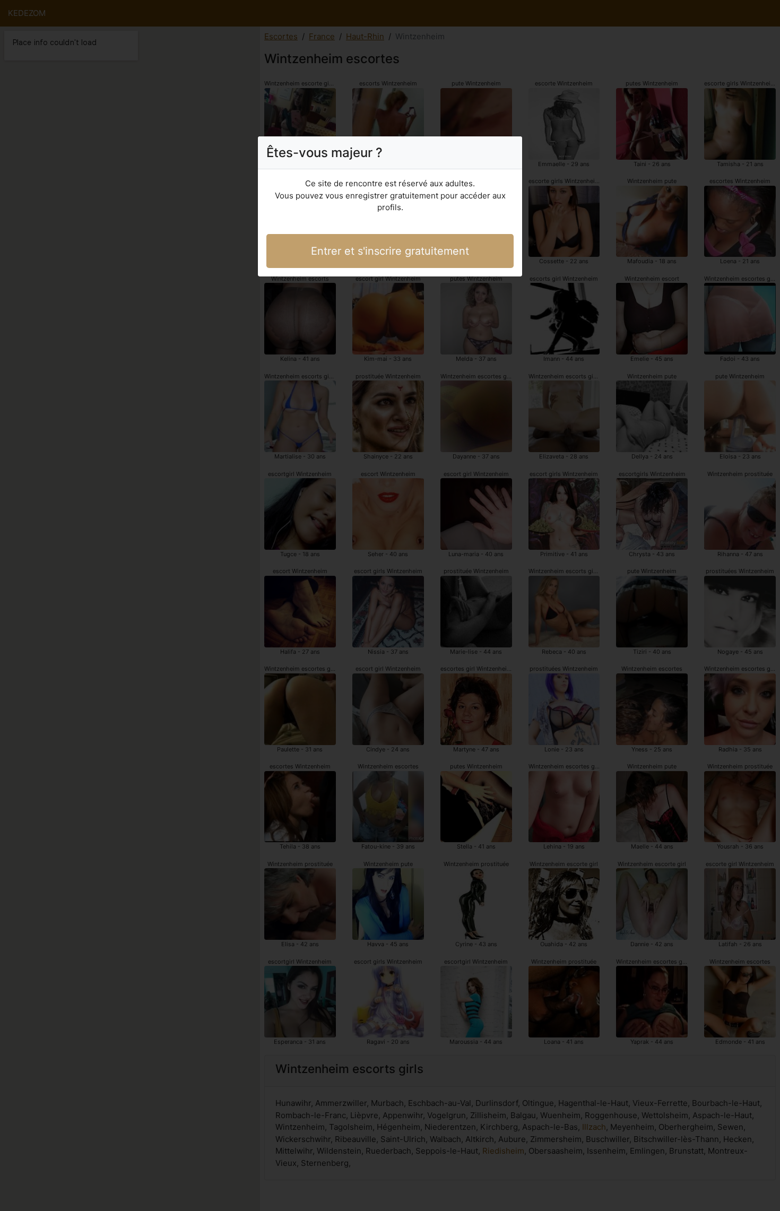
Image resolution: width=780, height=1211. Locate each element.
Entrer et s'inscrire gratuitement (390, 251)
